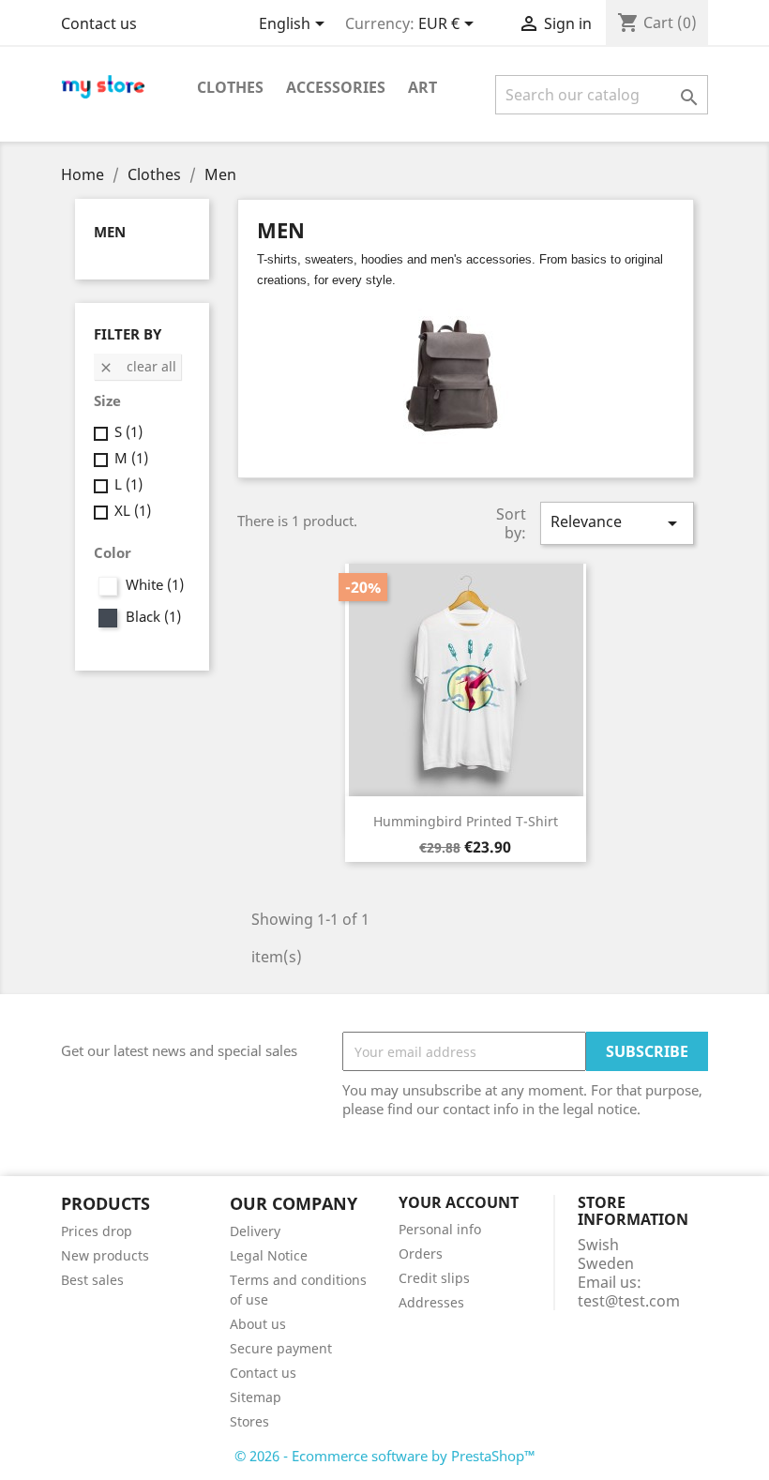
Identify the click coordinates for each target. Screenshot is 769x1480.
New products (105, 1255)
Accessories (335, 87)
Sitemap (255, 1397)
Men (110, 231)
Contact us (99, 23)
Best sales (92, 1280)
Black (153, 616)
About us (258, 1324)
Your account (459, 1202)
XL (132, 510)
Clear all (137, 366)
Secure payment (281, 1348)
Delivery (255, 1231)
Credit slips (434, 1278)
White (155, 584)
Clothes (230, 87)
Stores (249, 1421)
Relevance (617, 523)
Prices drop (96, 1231)
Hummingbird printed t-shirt (465, 821)
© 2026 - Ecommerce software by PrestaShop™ (384, 1455)
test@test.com (629, 1301)
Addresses (431, 1302)
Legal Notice (269, 1255)
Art (422, 87)
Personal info (440, 1229)
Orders (421, 1253)
